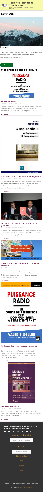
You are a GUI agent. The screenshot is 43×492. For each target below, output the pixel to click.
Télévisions (21, 465)
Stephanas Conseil (26, 487)
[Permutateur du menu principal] (39, 5)
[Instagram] (13, 431)
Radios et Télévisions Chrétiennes (21, 4)
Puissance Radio (8, 101)
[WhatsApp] (31, 431)
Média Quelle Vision (10, 406)
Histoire (21, 470)
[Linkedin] (18, 431)
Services (22, 468)
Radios (21, 463)
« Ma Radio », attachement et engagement (21, 176)
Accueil (21, 460)
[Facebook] (5, 431)
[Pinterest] (22, 431)
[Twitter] (9, 431)
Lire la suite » (5, 114)
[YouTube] (27, 431)
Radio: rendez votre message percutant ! (20, 346)
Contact (22, 473)
